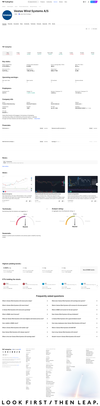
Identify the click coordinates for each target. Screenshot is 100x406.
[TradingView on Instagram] (10, 352)
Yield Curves (28, 380)
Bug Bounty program (50, 395)
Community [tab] (26, 23)
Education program (89, 362)
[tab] (41, 128)
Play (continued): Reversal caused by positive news (48, 194)
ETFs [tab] (49, 23)
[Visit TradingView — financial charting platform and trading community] (7, 47)
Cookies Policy (49, 391)
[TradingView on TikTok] (17, 352)
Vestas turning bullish (73, 194)
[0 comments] (26, 201)
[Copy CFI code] (7, 112)
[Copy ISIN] (86, 108)
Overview (48, 357)
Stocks (27, 354)
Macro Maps (28, 382)
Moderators (68, 356)
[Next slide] (97, 184)
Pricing (47, 351)
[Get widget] (89, 29)
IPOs (27, 375)
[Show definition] (12, 64)
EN (85, 1)
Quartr (18, 365)
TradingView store (49, 381)
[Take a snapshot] (87, 29)
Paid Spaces (68, 370)
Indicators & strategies (70, 366)
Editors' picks (68, 362)
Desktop (27, 388)
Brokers (61, 1)
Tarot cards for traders (50, 382)
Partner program (89, 361)
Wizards (68, 367)
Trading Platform (89, 355)
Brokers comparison (50, 360)
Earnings (27, 372)
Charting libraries (89, 351)
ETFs (27, 355)
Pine (27, 361)
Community (49, 1)
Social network (69, 350)
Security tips (48, 393)
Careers (47, 376)
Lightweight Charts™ (90, 353)
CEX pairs (28, 359)
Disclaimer (48, 388)
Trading (67, 360)
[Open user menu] (88, 2)
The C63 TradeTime (50, 383)
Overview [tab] (4, 23)
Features (47, 350)
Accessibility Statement (50, 392)
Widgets (87, 350)
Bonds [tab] (53, 23)
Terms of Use (48, 387)
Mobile (27, 387)
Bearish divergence (7, 194)
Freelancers (68, 369)
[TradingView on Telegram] (15, 352)
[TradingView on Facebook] (5, 352)
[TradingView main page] (7, 2)
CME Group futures (49, 365)
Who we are (48, 371)
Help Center (48, 375)
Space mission (48, 372)
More (66, 1)
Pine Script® (28, 383)
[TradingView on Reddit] (19, 352)
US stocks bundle (49, 367)
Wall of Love (68, 351)
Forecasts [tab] (39, 23)
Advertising (88, 359)
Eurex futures (48, 366)
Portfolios (28, 378)
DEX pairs (28, 360)
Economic (28, 371)
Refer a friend (69, 353)
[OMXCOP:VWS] (3, 191)
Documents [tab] (16, 23)
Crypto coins (28, 357)
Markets (55, 1)
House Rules (68, 355)
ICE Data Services (15, 357)
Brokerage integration (90, 360)
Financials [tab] (10, 23)
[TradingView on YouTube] (8, 352)
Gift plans (48, 354)
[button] (45, 2)
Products (43, 1)
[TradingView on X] (3, 352)
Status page (48, 396)
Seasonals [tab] (45, 23)
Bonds (27, 356)
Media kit (47, 377)
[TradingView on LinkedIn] (12, 352)
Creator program (69, 354)
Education (68, 361)
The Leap (48, 361)
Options (27, 381)
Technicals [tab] (33, 23)
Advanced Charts (89, 354)
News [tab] (21, 23)
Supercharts (28, 350)
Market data (48, 353)
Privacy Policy (48, 390)
